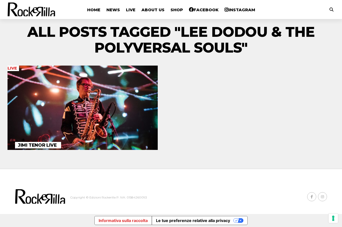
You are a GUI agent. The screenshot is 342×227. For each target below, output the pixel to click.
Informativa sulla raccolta (123, 220)
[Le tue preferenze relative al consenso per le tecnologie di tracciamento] (333, 218)
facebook (206, 10)
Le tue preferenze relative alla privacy (193, 220)
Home (93, 10)
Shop (176, 10)
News (113, 10)
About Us (152, 10)
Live (130, 10)
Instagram (242, 10)
